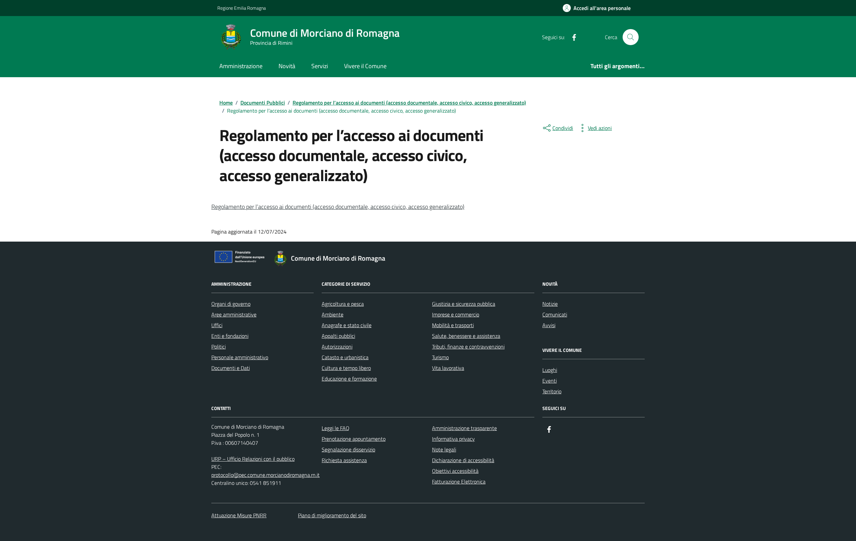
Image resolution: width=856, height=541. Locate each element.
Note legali (444, 449)
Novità (287, 66)
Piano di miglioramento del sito (332, 515)
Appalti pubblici (338, 336)
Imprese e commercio (455, 314)
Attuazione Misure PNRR (238, 515)
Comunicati (554, 314)
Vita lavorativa (448, 368)
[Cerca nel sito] (631, 37)
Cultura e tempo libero (346, 368)
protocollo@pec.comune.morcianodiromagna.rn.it (265, 475)
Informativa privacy (453, 439)
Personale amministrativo (239, 357)
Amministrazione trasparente (464, 428)
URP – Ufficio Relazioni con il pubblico (253, 459)
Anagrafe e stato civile (346, 325)
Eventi (549, 381)
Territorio (551, 391)
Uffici (216, 325)
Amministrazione (240, 66)
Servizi (319, 66)
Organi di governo (230, 304)
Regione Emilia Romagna (241, 7)
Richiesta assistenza (344, 460)
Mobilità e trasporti (453, 325)
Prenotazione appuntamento (354, 439)
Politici (218, 347)
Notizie (550, 304)
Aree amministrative (233, 314)
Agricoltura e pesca (343, 304)
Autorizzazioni (337, 347)
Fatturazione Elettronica (459, 482)
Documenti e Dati (230, 368)
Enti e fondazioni (229, 336)
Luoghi (549, 370)
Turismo (440, 357)
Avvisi (548, 325)
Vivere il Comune (365, 66)
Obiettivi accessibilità (455, 471)
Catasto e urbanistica (345, 357)
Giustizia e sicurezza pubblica (463, 304)
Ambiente (332, 314)
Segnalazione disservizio (348, 449)
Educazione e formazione (349, 379)
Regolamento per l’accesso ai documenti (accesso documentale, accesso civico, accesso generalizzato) (337, 206)
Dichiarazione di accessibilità (463, 460)
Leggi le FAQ (335, 428)
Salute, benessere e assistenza (466, 336)
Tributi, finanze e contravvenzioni (468, 347)
